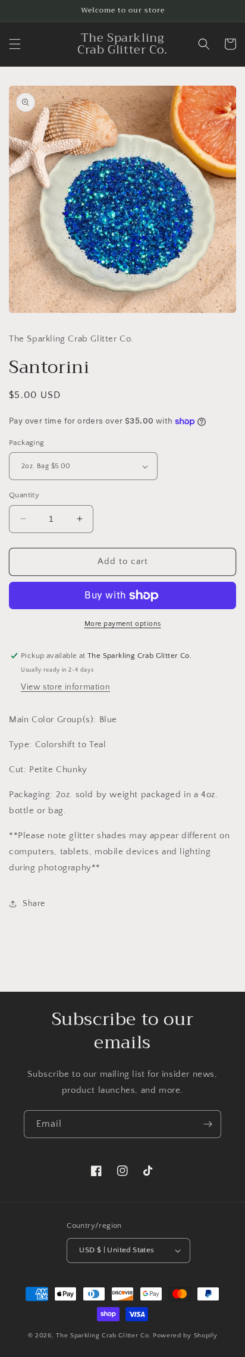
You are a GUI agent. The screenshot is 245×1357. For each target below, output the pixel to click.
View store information (65, 687)
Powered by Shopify (185, 1335)
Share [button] (34, 903)
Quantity (24, 495)
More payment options (122, 624)
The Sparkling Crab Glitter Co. (103, 1335)
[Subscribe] (207, 1124)
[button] (15, 44)
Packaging (27, 442)
